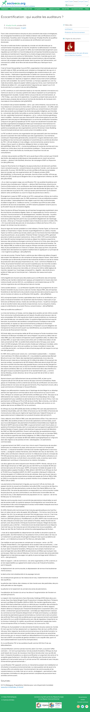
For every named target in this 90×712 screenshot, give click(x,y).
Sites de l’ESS (65, 9)
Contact (83, 699)
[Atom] (78, 706)
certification (69, 29)
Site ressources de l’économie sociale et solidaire (18, 6)
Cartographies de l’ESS (40, 9)
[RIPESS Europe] (55, 705)
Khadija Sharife (11, 25)
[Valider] (87, 5)
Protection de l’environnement (75, 32)
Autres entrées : (9, 700)
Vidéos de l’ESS (28, 9)
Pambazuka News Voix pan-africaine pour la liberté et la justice (76, 54)
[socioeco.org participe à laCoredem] (86, 706)
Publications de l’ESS (16, 9)
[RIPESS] (42, 705)
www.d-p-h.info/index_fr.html (11, 687)
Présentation (4, 9)
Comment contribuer (82, 702)
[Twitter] (82, 706)
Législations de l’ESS (54, 9)
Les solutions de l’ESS (77, 9)
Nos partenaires (83, 697)
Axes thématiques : (10, 697)
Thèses (87, 9)
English (23, 28)
